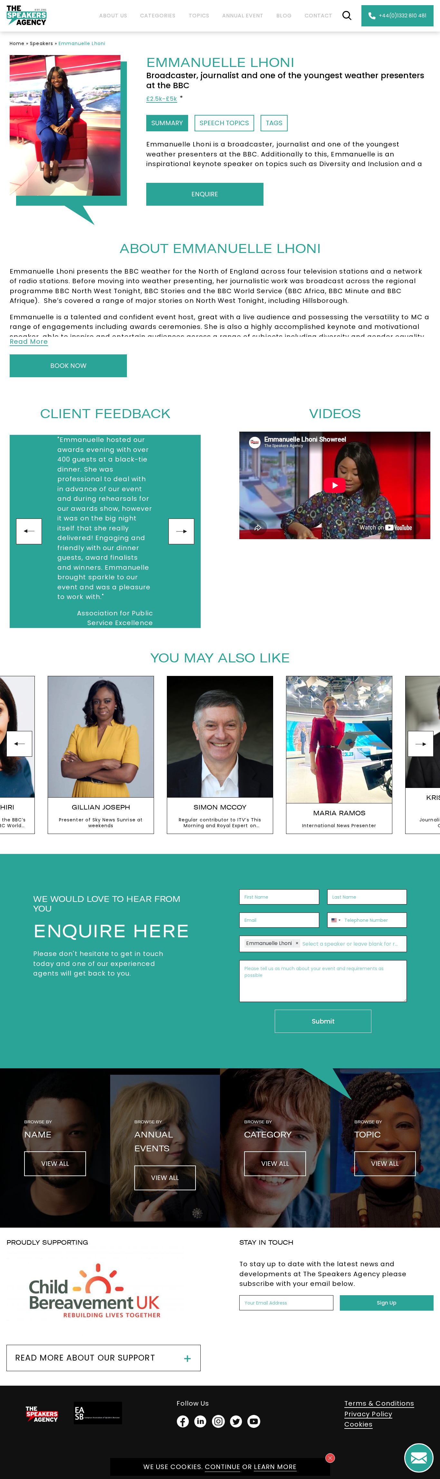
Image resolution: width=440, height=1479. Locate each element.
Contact (318, 15)
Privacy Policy (368, 1413)
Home (17, 43)
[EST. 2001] (26, 26)
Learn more (275, 1466)
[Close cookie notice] (330, 1458)
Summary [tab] (167, 122)
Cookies (358, 1424)
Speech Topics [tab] (224, 122)
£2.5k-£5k (161, 99)
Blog (284, 15)
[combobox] (335, 920)
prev (29, 531)
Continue (222, 1466)
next (181, 531)
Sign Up (387, 1302)
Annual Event (243, 15)
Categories (158, 15)
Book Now (68, 365)
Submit (323, 1021)
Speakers (41, 43)
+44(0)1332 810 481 (402, 15)
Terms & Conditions (379, 1403)
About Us (113, 15)
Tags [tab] (274, 122)
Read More (29, 341)
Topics (199, 15)
